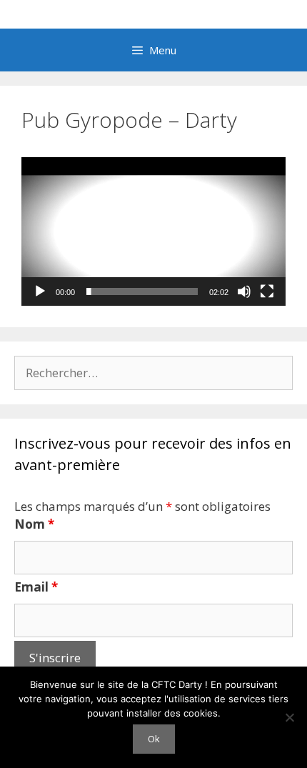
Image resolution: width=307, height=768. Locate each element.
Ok (154, 738)
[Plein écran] (267, 291)
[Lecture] (40, 291)
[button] (153, 231)
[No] (289, 717)
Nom (34, 524)
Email (36, 587)
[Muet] (244, 291)
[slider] (142, 291)
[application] (153, 231)
